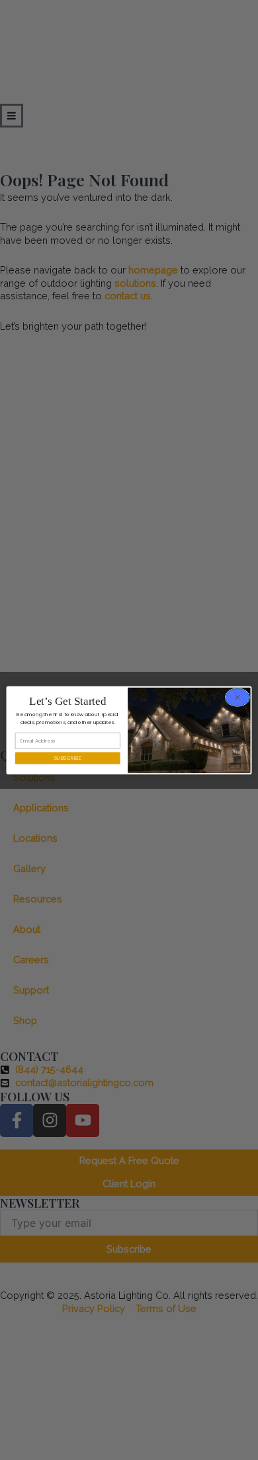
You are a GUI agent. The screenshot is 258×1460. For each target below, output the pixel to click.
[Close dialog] (237, 697)
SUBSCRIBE (67, 757)
